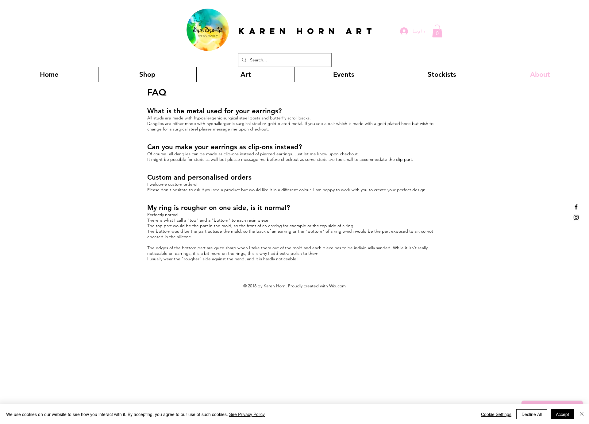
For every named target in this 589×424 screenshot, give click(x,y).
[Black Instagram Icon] (576, 217)
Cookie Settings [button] (496, 414)
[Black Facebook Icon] (576, 207)
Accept (562, 414)
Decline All (532, 414)
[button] (437, 31)
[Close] (581, 414)
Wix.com (337, 286)
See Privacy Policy (247, 414)
